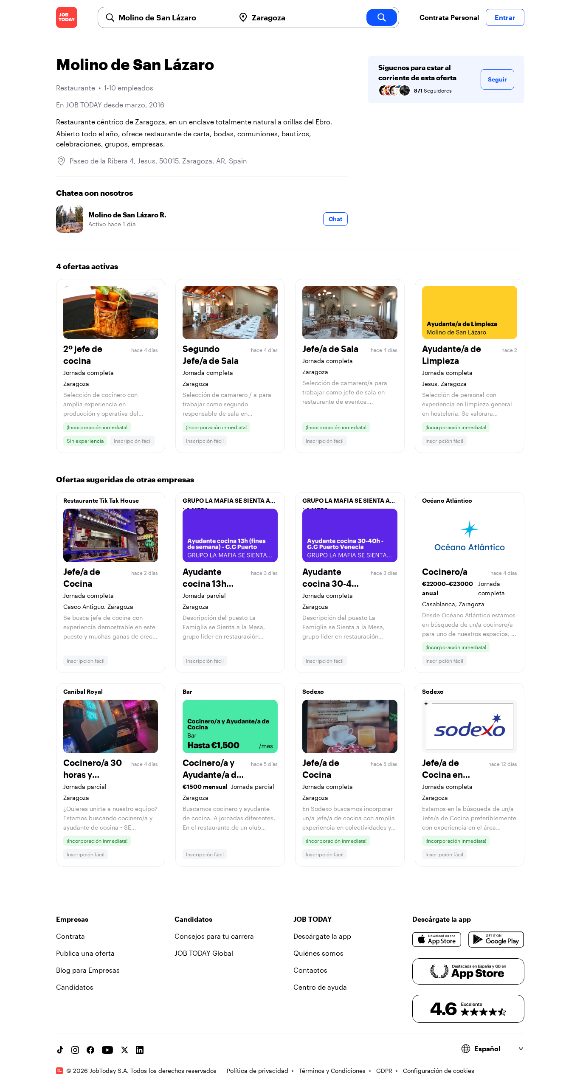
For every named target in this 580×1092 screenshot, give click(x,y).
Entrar (505, 17)
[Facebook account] (90, 1050)
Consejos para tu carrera (214, 936)
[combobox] (173, 17)
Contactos (310, 970)
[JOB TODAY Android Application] (496, 939)
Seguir (497, 79)
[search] (381, 17)
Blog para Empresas (88, 970)
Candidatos (74, 987)
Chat (335, 218)
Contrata (70, 936)
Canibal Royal (83, 691)
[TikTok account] (60, 1050)
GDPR (384, 1070)
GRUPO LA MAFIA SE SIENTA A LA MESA (226, 503)
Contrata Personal (449, 17)
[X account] (124, 1050)
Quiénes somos (318, 953)
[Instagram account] (75, 1050)
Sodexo (313, 691)
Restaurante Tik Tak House (101, 500)
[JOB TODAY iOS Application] (437, 939)
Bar (187, 691)
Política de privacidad (257, 1070)
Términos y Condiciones (332, 1070)
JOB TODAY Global (204, 953)
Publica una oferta (85, 953)
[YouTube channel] (107, 1050)
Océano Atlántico (447, 500)
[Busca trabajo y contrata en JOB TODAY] (66, 17)
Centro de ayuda (320, 987)
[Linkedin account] (140, 1050)
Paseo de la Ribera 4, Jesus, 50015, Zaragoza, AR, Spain (158, 161)
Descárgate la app (322, 936)
